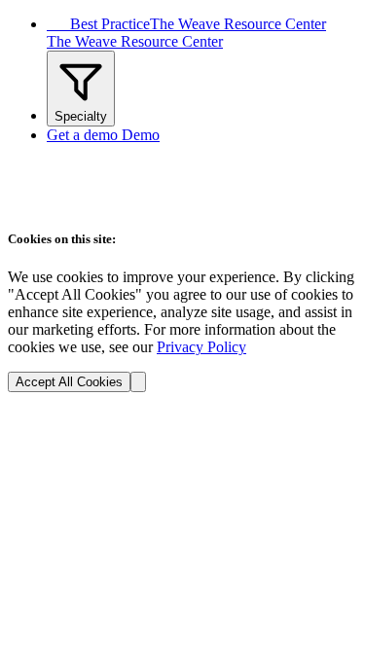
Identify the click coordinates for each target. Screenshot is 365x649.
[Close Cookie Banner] (138, 382)
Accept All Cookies (69, 382)
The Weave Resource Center (135, 41)
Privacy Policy (201, 347)
